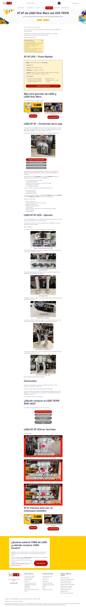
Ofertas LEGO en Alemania (66, 586)
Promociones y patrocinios (30, 583)
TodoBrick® (16, 598)
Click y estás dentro (41, 563)
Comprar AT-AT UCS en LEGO (43, 86)
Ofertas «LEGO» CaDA (65, 589)
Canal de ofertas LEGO (47, 583)
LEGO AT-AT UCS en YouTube (30, 50)
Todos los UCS (33, 116)
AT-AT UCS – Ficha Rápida (30, 42)
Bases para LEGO (64, 591)
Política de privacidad (28, 598)
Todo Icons (45, 579)
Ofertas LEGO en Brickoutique (67, 579)
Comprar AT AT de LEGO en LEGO (36, 159)
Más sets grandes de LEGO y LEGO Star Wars (33, 43)
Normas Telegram (28, 579)
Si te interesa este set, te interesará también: (33, 51)
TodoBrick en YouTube (47, 589)
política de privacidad (16, 565)
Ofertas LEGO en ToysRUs (66, 587)
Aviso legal (21, 598)
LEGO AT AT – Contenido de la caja (31, 44)
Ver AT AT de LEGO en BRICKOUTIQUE (36, 165)
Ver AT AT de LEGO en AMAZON (36, 162)
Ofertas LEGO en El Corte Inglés (67, 584)
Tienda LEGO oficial (65, 577)
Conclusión (27, 47)
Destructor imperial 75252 (50, 172)
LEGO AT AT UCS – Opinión (30, 46)
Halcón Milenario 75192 (35, 172)
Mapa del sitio (27, 587)
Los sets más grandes (53, 117)
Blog (43, 587)
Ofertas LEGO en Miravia (66, 581)
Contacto (26, 581)
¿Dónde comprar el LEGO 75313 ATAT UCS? (33, 48)
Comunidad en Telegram (29, 576)
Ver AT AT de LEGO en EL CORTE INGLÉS (36, 167)
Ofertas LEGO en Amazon (66, 582)
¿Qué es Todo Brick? (28, 577)
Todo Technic (45, 581)
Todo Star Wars (46, 577)
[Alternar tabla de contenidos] (41, 41)
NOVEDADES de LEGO (47, 576)
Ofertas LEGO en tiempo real (67, 593)
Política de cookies (36, 598)
